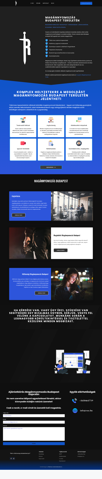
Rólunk (38, 3)
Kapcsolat (46, 3)
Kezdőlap (41, 454)
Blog (52, 3)
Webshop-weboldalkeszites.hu (55, 466)
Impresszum (62, 461)
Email (4, 419)
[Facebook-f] (11, 458)
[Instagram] (14, 458)
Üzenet (5, 426)
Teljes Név (6, 413)
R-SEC (32, 3)
